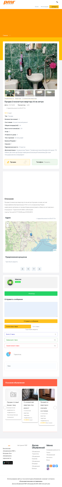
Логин (37, 6)
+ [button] (7, 223)
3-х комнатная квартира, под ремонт (29, 405)
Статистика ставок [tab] (12, 326)
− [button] (7, 226)
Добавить (55, 7)
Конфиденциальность (53, 450)
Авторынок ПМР (22, 445)
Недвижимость (9, 98)
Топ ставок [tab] (35, 326)
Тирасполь (17, 354)
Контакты (49, 457)
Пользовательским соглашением (31, 481)
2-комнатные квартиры (29, 98)
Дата (6, 105)
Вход (48, 460)
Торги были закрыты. (31, 329)
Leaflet (54, 250)
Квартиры (18, 98)
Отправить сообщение (31, 321)
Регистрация (44, 6)
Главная (5, 35)
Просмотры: (22, 105)
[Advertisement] (31, 22)
